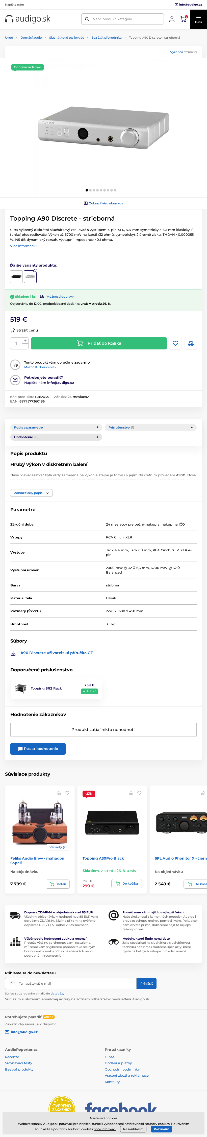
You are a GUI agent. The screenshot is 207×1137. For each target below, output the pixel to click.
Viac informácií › (23, 246)
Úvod (9, 37)
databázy (57, 993)
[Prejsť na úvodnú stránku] (27, 19)
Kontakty (112, 1082)
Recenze (12, 1057)
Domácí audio (31, 37)
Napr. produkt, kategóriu (113, 19)
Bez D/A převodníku (106, 37)
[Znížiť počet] (25, 346)
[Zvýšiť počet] (25, 341)
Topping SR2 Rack (46, 688)
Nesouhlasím (133, 1129)
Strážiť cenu (27, 330)
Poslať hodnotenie (40, 748)
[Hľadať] (87, 19)
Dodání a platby (118, 1063)
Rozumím (161, 1129)
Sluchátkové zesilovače (66, 37)
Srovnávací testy (18, 1063)
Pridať (91, 691)
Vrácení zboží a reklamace (127, 1075)
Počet (16, 343)
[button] (198, 19)
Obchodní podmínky (122, 1069)
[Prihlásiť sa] (171, 19)
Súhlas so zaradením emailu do (34, 993)
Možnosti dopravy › (61, 296)
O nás (110, 1057)
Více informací (105, 1129)
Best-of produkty (19, 1069)
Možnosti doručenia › (40, 367)
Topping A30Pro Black (103, 858)
